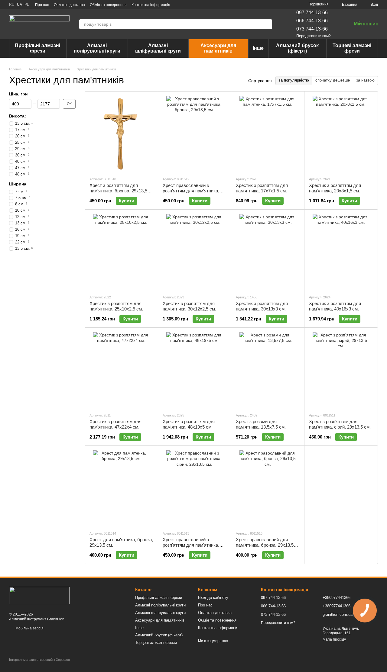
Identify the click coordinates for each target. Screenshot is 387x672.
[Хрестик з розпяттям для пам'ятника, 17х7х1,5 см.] (268, 134)
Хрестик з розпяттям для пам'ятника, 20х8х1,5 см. (335, 188)
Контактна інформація (151, 5)
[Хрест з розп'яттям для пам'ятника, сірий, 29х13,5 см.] (341, 370)
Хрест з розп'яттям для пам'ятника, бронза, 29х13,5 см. (118, 191)
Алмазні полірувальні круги (97, 48)
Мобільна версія (29, 628)
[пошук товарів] (267, 24)
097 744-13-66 (312, 12)
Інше (258, 48)
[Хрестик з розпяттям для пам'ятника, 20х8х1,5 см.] (341, 134)
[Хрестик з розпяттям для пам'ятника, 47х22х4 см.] (121, 370)
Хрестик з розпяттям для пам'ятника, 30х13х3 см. (262, 306)
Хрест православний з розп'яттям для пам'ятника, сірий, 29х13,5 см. (191, 545)
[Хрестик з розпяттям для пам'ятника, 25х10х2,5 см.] (121, 252)
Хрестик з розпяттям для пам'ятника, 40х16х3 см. (335, 306)
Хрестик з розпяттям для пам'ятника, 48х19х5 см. (189, 424)
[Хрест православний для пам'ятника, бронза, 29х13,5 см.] (268, 488)
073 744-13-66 (312, 28)
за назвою (365, 80)
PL (26, 4)
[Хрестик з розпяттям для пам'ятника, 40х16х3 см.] (341, 252)
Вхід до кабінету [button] (213, 597)
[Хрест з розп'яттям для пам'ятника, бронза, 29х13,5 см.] (121, 134)
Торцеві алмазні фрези (352, 48)
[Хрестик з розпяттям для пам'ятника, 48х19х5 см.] (194, 370)
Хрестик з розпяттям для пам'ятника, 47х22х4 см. (115, 424)
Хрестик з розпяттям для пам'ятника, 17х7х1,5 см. (262, 188)
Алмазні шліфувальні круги (158, 48)
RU (12, 4)
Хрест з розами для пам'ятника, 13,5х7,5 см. (261, 424)
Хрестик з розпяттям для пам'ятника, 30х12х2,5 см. (189, 306)
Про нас (42, 5)
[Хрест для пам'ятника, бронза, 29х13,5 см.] (121, 488)
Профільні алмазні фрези (37, 48)
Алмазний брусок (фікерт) (297, 48)
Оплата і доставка (69, 5)
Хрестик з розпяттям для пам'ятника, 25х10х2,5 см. (116, 306)
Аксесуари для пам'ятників (218, 48)
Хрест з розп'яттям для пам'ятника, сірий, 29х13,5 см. (340, 424)
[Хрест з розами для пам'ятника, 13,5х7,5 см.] (268, 370)
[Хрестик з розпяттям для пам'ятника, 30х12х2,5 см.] (194, 252)
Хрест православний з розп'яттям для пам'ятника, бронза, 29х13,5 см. (191, 191)
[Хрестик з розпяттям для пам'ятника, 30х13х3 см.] (268, 252)
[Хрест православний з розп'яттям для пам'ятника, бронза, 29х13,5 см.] (194, 134)
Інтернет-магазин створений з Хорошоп (39, 659)
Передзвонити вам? (313, 36)
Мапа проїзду (334, 639)
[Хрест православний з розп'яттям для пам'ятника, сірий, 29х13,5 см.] (194, 488)
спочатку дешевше (332, 80)
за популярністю (294, 80)
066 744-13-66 (312, 20)
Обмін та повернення (108, 5)
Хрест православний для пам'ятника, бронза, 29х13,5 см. (265, 545)
